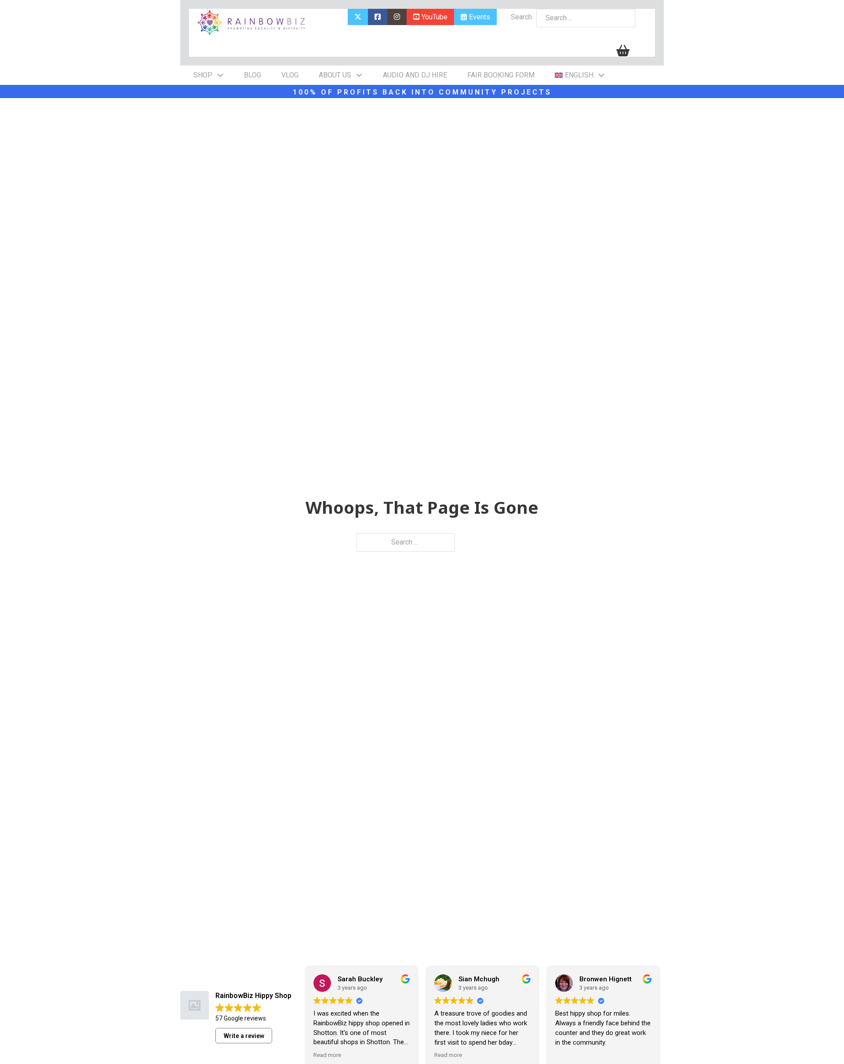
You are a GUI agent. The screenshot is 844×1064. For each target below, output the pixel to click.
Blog (252, 75)
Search (521, 17)
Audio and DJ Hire (415, 75)
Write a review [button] (244, 1035)
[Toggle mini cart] (622, 51)
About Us (335, 75)
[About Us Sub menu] (359, 75)
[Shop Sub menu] (220, 75)
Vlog (289, 75)
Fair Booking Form (501, 75)
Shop (202, 75)
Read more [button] (332, 1054)
